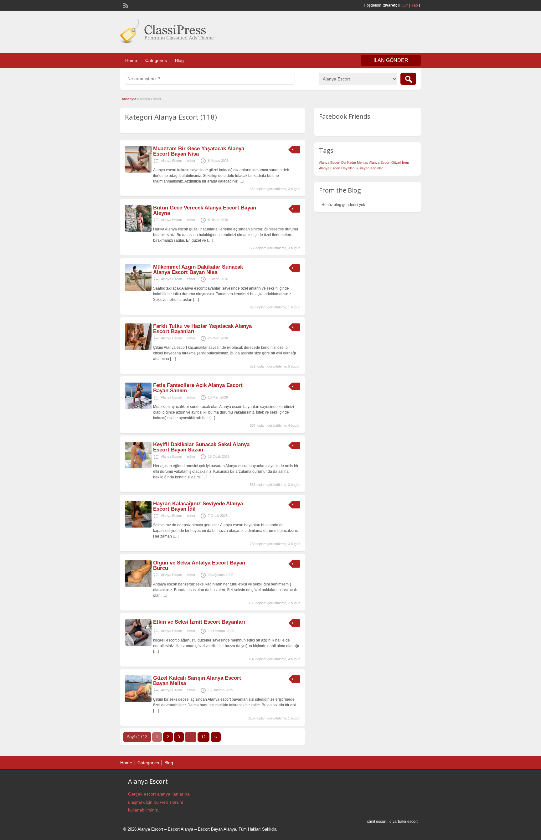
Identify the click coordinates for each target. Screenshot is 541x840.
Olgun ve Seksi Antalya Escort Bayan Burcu (199, 565)
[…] (241, 181)
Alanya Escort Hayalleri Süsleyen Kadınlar (351, 168)
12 (203, 737)
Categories (156, 60)
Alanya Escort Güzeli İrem (389, 162)
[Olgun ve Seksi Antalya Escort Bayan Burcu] (138, 585)
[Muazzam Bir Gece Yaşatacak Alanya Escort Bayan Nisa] (138, 171)
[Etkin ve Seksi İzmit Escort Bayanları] (138, 644)
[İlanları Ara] (408, 79)
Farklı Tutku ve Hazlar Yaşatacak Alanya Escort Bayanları (202, 328)
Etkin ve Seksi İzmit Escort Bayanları (199, 622)
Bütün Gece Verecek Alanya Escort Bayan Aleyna (204, 210)
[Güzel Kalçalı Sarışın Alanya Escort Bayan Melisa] (138, 700)
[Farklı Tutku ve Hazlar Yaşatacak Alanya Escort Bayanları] (138, 349)
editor (191, 160)
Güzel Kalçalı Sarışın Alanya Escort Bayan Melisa (197, 680)
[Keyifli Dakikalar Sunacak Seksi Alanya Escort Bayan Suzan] (138, 467)
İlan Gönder (391, 60)
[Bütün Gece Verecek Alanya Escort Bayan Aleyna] (138, 230)
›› (215, 737)
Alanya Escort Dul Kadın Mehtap (343, 162)
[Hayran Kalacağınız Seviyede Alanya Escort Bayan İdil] (138, 526)
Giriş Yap (410, 5)
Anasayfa (129, 99)
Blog (179, 60)
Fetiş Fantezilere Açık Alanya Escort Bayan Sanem (198, 388)
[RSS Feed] (125, 5)
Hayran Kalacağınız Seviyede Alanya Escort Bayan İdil (198, 506)
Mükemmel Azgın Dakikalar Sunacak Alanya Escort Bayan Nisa (198, 269)
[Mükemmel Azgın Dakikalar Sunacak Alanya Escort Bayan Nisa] (138, 289)
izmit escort (376, 821)
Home (131, 60)
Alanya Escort (171, 160)
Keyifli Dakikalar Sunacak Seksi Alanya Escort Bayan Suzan (201, 447)
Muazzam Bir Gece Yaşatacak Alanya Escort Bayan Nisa (198, 151)
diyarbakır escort (403, 821)
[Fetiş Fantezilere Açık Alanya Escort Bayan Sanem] (138, 408)
